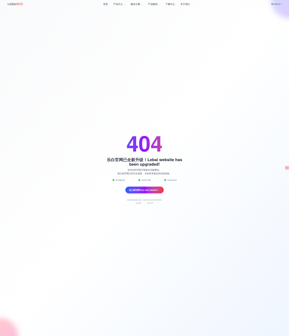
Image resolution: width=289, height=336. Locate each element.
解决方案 (136, 4)
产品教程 (153, 4)
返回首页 (150, 203)
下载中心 (170, 4)
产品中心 (118, 4)
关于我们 (185, 4)
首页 (105, 4)
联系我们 (139, 203)
